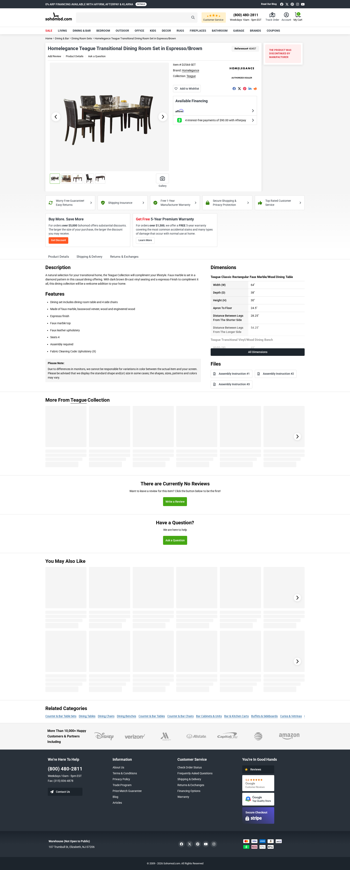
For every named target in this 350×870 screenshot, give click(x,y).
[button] (136, 17)
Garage (238, 30)
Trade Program (122, 785)
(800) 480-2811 (65, 769)
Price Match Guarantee (127, 791)
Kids (153, 30)
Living (62, 30)
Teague (191, 76)
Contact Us (63, 791)
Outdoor (122, 30)
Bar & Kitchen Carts (236, 716)
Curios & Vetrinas (291, 716)
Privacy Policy (121, 779)
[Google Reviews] (258, 783)
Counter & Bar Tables (152, 716)
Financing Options (188, 791)
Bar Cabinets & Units (209, 716)
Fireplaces (198, 30)
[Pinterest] (292, 4)
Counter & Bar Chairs (180, 716)
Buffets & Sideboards (264, 716)
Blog (115, 796)
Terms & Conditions (125, 773)
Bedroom (103, 30)
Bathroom (219, 30)
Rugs (180, 30)
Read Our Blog (269, 4)
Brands (255, 30)
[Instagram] (297, 4)
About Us (118, 767)
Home (48, 38)
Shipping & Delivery (189, 779)
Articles (117, 802)
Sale (48, 30)
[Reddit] (255, 88)
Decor (166, 30)
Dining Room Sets (81, 38)
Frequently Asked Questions (194, 773)
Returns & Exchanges (190, 785)
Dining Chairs (106, 716)
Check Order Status (189, 767)
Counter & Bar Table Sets (60, 716)
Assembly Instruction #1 (234, 373)
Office (139, 30)
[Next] (297, 436)
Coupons (273, 30)
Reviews (255, 769)
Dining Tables (87, 716)
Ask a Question (97, 56)
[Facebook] (282, 4)
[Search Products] (193, 17)
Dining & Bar (82, 30)
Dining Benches (126, 716)
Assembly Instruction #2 (278, 373)
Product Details (74, 56)
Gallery (162, 185)
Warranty (183, 796)
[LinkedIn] (250, 88)
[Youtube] (303, 4)
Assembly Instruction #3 (234, 384)
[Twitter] (287, 4)
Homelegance (190, 70)
